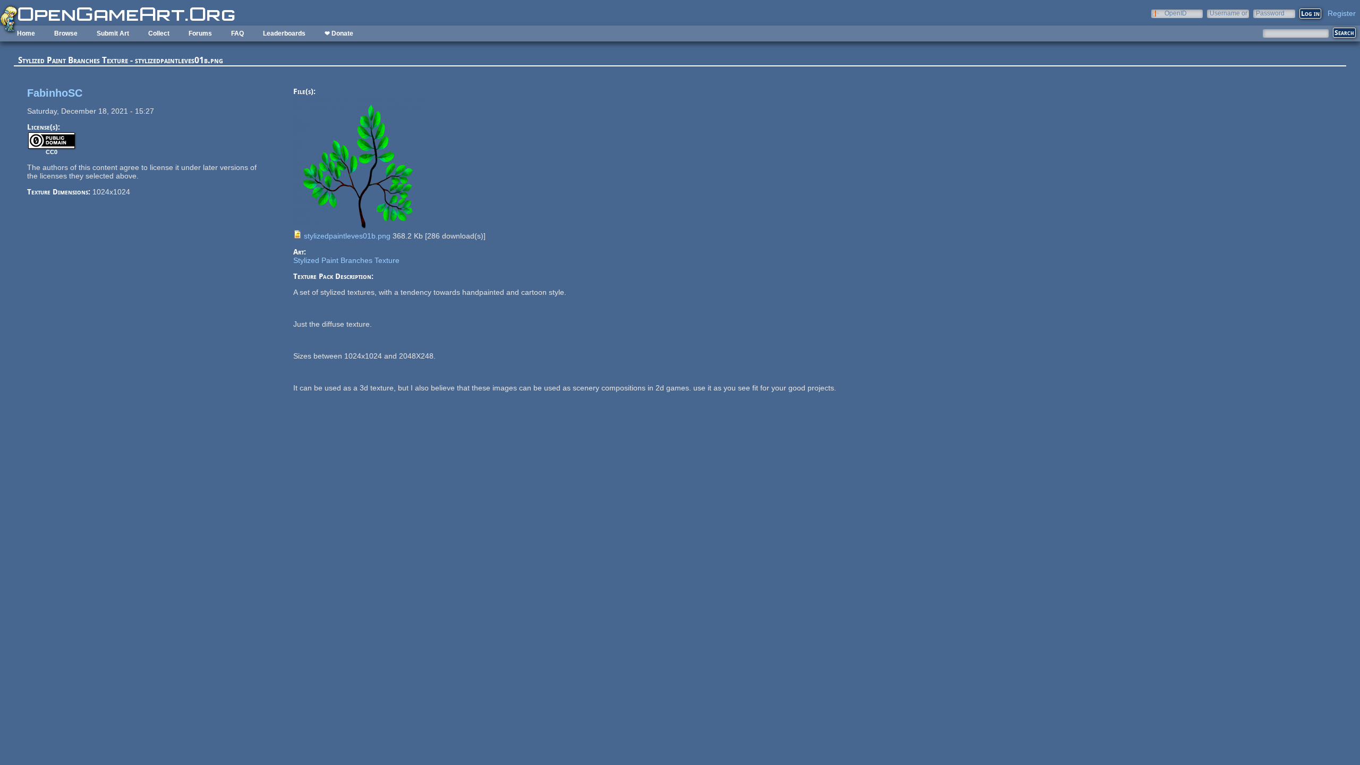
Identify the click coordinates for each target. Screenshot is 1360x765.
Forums (200, 33)
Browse (66, 33)
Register (1342, 13)
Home (26, 33)
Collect (158, 33)
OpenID (1175, 13)
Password (1270, 13)
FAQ (237, 33)
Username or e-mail (1228, 13)
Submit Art (113, 33)
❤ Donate (339, 33)
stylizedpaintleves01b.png (347, 236)
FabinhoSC (54, 93)
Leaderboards (284, 33)
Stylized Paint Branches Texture (346, 260)
